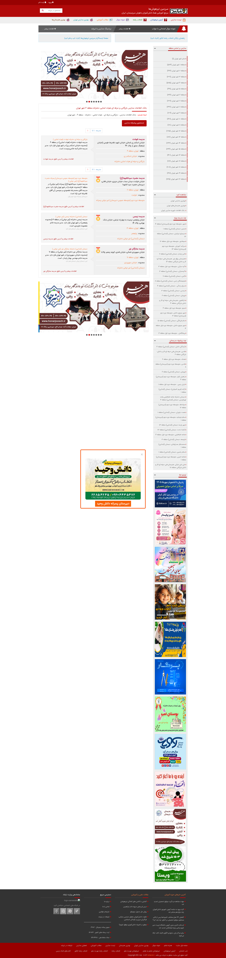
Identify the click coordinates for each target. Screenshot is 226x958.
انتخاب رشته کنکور (81, 951)
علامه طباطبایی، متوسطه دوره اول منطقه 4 (170, 434)
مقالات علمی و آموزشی (139, 894)
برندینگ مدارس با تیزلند (101, 29)
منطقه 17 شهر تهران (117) (176, 161)
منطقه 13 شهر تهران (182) (176, 137)
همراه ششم (168, 945)
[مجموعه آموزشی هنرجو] (170, 826)
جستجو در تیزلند (53, 10)
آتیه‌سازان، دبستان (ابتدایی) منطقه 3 (172, 271)
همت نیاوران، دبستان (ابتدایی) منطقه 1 (171, 412)
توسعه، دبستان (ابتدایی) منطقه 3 (173, 439)
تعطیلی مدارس (81, 945)
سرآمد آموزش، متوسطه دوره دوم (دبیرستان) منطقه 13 (174, 248)
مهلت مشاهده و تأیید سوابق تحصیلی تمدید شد (169, 903)
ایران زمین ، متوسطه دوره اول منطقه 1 (171, 384)
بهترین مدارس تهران (178, 200)
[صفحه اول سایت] (179, 12)
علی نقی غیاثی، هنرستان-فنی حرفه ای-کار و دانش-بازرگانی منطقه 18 (170, 466)
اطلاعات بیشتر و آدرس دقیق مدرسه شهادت (58, 159)
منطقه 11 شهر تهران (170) (176, 125)
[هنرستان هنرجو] (93, 74)
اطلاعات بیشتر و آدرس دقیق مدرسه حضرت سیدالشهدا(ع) (63, 206)
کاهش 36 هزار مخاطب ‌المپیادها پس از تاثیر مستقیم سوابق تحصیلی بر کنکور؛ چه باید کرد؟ (168, 918)
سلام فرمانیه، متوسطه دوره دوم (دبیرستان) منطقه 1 (171, 419)
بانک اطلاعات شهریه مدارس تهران (173, 210)
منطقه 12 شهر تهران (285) (175, 131)
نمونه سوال (156, 945)
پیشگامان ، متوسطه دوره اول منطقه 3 (172, 333)
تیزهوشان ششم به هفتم (151, 951)
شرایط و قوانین (104, 911)
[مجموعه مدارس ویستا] (170, 864)
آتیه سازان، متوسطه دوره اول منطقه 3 (171, 266)
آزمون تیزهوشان (169, 951)
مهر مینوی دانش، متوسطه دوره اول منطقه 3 (171, 327)
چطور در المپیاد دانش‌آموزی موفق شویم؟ (133, 924)
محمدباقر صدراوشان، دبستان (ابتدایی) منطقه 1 (172, 446)
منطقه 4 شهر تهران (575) (175, 82)
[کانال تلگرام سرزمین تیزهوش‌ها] (77, 913)
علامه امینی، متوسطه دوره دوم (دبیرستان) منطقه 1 (171, 458)
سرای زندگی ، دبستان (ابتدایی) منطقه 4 (171, 285)
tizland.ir (151, 955)
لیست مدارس (110, 945)
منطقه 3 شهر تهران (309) (176, 76)
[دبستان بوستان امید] (170, 714)
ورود (50, 2)
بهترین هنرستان (124, 945)
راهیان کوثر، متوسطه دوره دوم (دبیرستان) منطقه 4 (171, 378)
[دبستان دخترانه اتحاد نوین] (170, 789)
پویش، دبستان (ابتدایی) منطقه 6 (173, 295)
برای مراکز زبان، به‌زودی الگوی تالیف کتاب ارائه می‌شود (168, 934)
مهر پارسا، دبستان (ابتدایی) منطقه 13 (172, 425)
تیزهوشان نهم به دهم (131, 951)
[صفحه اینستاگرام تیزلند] (63, 913)
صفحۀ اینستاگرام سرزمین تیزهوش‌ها (86, 38)
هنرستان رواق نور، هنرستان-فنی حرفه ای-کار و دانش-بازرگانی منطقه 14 (171, 260)
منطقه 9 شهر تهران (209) (176, 112)
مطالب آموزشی (96, 945)
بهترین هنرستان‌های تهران (176, 205)
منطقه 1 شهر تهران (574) (176, 64)
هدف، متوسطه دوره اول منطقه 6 (173, 359)
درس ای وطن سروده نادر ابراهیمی (135, 906)
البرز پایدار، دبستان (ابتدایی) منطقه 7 (172, 254)
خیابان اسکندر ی (130, 156)
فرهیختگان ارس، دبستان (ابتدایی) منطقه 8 (170, 281)
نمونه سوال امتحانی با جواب (163, 29)
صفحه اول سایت (182, 945)
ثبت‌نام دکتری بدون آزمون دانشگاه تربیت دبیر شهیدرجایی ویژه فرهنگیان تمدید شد (168, 926)
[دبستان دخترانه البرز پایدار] (170, 527)
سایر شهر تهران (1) (178, 58)
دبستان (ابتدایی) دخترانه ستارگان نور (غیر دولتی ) (69, 249)
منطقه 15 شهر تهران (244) (175, 149)
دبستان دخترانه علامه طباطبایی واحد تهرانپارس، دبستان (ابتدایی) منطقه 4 (173, 398)
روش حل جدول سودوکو (138, 911)
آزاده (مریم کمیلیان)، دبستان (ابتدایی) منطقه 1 (172, 391)
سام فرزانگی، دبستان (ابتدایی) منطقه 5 (171, 320)
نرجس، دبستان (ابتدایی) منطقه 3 (173, 290)
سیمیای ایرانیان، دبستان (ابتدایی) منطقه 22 (171, 235)
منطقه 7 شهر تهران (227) (176, 100)
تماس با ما (105, 906)
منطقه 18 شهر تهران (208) (176, 167)
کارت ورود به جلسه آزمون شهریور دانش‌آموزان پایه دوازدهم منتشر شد (168, 911)
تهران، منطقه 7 (132, 257)
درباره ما (106, 901)
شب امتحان (183, 951)
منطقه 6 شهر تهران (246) (176, 94)
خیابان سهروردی (130, 262)
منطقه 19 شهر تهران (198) (176, 173)
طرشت (134, 195)
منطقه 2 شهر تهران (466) (176, 70)
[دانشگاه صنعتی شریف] (170, 493)
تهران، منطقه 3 (132, 228)
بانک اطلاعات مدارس (128, 115)
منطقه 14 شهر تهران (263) (175, 143)
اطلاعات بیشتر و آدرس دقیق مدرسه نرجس (58, 239)
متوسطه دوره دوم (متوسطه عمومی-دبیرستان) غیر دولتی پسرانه (120, 200)
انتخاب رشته (116, 951)
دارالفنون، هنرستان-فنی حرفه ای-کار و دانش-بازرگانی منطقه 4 (172, 302)
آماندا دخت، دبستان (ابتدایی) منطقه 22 (171, 429)
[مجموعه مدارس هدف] (170, 602)
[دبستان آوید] (170, 751)
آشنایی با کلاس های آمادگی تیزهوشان (133, 901)
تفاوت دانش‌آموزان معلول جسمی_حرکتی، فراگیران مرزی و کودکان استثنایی (132, 918)
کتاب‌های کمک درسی (63, 951)
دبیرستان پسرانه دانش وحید (113, 503)
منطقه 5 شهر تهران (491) (176, 88)
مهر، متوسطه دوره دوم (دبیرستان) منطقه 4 (170, 224)
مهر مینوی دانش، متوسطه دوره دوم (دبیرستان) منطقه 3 (173, 314)
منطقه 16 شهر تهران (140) (176, 155)
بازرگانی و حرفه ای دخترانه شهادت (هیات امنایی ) (70, 139)
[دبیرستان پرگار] (170, 677)
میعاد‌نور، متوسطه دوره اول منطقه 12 (172, 241)
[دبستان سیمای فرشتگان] (170, 564)
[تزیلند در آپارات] (70, 913)
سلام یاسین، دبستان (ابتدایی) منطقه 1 (172, 452)
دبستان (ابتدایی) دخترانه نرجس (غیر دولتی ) (71, 216)
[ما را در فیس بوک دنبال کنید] (56, 913)
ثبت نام (41, 2)
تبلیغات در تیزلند (103, 917)
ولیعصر (134, 233)
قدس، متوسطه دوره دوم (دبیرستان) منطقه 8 (171, 365)
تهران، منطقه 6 (132, 151)
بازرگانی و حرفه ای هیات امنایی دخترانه (129, 161)
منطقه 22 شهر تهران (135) (175, 179)
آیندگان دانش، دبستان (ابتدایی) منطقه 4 (171, 346)
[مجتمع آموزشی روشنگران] (170, 639)
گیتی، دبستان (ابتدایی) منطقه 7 (174, 276)
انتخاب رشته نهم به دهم (99, 951)
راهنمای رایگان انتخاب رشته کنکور (168, 38)
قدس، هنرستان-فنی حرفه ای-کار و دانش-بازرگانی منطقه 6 (171, 353)
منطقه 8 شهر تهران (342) (176, 106)
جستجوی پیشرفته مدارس (134, 123)
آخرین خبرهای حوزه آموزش (175, 894)
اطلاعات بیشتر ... (123, 28)
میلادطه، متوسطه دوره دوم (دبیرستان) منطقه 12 (172, 406)
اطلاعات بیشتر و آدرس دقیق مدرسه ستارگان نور (60, 271)
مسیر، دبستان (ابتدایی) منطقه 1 (174, 228)
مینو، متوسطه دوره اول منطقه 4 (174, 308)
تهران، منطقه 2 (132, 190)
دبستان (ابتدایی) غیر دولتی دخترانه (131, 238)
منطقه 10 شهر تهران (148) (176, 119)
